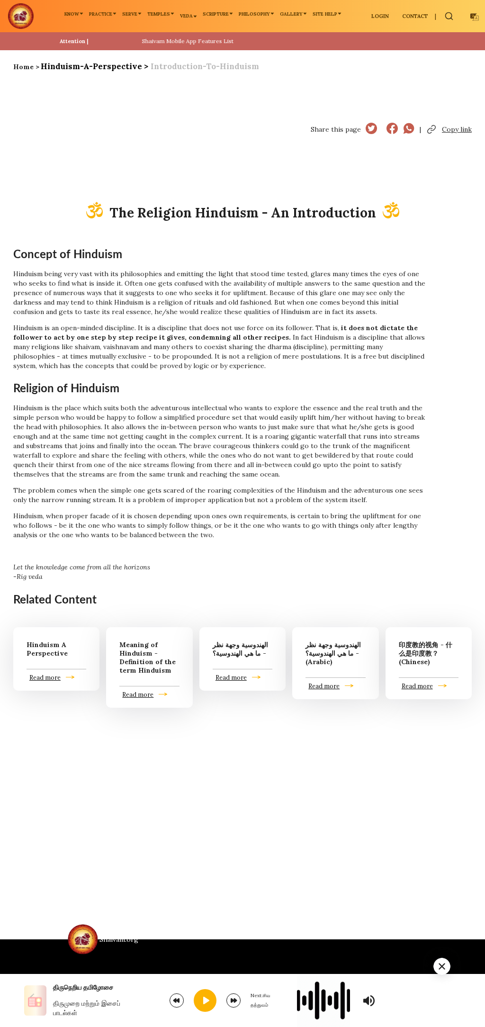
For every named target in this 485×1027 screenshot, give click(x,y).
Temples (158, 14)
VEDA (186, 16)
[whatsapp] (409, 129)
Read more (45, 677)
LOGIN (380, 16)
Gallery (291, 14)
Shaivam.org (118, 939)
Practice (100, 14)
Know (71, 14)
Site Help (325, 14)
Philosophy (254, 14)
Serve (129, 14)
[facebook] (392, 129)
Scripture (216, 14)
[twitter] (371, 129)
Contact (415, 16)
